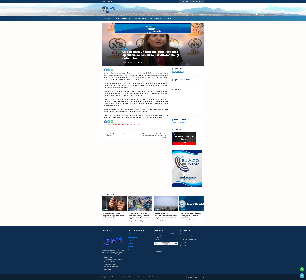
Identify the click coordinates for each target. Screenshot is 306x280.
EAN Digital (141, 221)
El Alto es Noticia (116, 277)
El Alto (115, 18)
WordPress (152, 277)
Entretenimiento (156, 18)
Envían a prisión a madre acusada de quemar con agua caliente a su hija (113, 215)
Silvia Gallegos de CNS (135, 124)
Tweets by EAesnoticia (178, 123)
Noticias (125, 18)
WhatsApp (131, 243)
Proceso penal (125, 124)
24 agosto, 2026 (159, 221)
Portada (107, 18)
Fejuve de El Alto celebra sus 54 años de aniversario (117, 134)
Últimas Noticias (109, 194)
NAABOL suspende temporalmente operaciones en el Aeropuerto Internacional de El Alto (166, 216)
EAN (135, 62)
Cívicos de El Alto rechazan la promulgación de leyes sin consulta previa (191, 215)
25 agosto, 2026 (107, 219)
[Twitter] (108, 69)
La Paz (125, 48)
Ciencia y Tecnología (140, 18)
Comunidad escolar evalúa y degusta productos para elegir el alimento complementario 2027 (139, 216)
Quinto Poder (169, 18)
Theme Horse (132, 277)
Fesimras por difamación (115, 124)
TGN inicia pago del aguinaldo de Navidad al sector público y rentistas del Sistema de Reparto (154, 135)
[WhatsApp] (112, 69)
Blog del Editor (132, 237)
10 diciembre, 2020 (127, 62)
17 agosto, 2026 (185, 219)
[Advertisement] (187, 103)
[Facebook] (105, 69)
